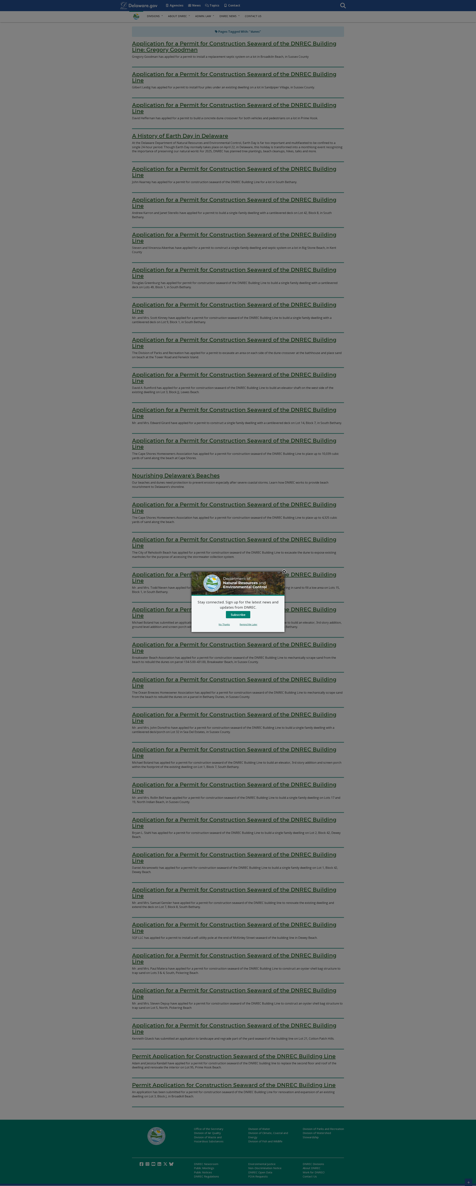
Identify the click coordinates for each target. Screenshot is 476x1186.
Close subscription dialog (284, 572)
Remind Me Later (248, 624)
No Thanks (224, 624)
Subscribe (238, 615)
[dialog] (238, 602)
